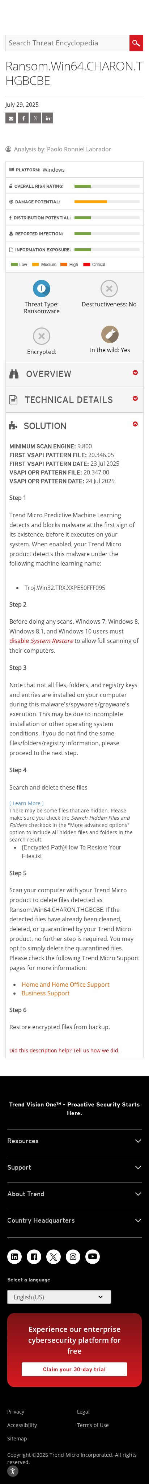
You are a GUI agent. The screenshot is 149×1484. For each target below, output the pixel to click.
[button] (74, 400)
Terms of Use (93, 1425)
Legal (83, 1411)
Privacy (15, 1411)
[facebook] (23, 118)
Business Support (46, 993)
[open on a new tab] (53, 1256)
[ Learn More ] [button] (26, 803)
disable (41, 641)
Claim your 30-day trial (64, 1367)
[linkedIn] (47, 118)
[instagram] (73, 1256)
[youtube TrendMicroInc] (92, 1256)
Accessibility (22, 1425)
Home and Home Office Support (66, 984)
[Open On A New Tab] (35, 118)
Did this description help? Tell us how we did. (64, 1050)
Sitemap (17, 1438)
